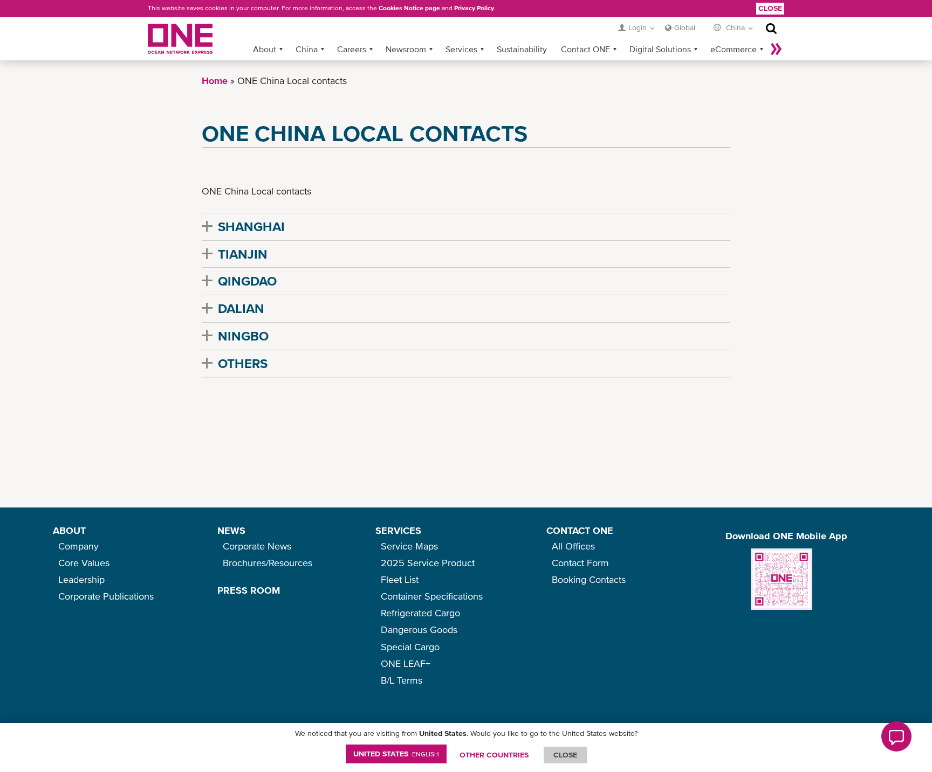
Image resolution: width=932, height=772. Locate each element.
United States (396, 753)
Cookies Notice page (409, 8)
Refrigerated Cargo (420, 612)
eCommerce (733, 49)
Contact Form (580, 562)
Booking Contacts (589, 579)
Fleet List (400, 579)
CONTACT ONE (579, 530)
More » (776, 49)
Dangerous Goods (419, 629)
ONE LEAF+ (405, 663)
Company (78, 546)
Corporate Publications (106, 596)
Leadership (81, 579)
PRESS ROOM (248, 590)
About (264, 49)
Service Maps (409, 546)
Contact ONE (585, 49)
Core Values (83, 562)
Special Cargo (410, 646)
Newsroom (406, 49)
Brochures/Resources (267, 562)
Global (684, 27)
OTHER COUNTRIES (494, 754)
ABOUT (69, 530)
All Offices (573, 546)
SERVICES (398, 530)
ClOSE (565, 754)
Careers (351, 49)
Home (215, 80)
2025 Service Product (428, 562)
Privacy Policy (474, 8)
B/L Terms (401, 680)
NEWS (231, 530)
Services (461, 49)
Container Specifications (432, 596)
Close (770, 8)
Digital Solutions (660, 49)
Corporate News (257, 546)
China (307, 49)
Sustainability (522, 49)
